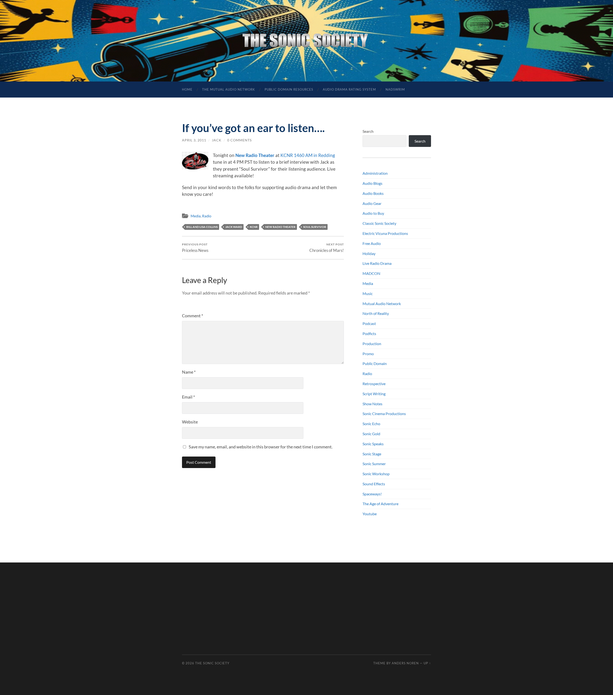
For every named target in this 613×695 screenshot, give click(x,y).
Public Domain (375, 363)
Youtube (370, 513)
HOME (187, 89)
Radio (206, 216)
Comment (192, 315)
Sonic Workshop (376, 473)
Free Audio (372, 243)
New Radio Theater (254, 155)
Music (368, 293)
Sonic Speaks (373, 443)
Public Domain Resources (289, 89)
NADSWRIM (395, 89)
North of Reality (376, 313)
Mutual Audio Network (382, 303)
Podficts (369, 333)
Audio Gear (372, 203)
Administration (375, 173)
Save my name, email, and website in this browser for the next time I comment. (261, 446)
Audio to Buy (373, 213)
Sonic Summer (374, 463)
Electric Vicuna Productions (385, 233)
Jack (216, 140)
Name (189, 372)
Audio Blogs (372, 183)
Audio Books (373, 193)
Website (190, 421)
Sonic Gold (371, 433)
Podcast (369, 323)
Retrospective (374, 383)
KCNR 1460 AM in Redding (307, 155)
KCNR (254, 227)
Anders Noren (405, 663)
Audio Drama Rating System (349, 89)
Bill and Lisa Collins (202, 227)
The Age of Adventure (380, 503)
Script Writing (374, 393)
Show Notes (372, 403)
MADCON (371, 273)
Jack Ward (233, 227)
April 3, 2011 (194, 140)
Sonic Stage (372, 454)
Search (368, 131)
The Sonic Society (212, 663)
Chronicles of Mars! (326, 248)
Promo (368, 353)
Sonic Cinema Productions (384, 413)
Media (196, 216)
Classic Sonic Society (379, 223)
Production (372, 343)
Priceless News (195, 248)
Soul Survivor (314, 227)
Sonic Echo (371, 423)
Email (188, 397)
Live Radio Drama (377, 263)
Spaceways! (372, 494)
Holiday (369, 253)
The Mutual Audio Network (228, 89)
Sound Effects (374, 483)
